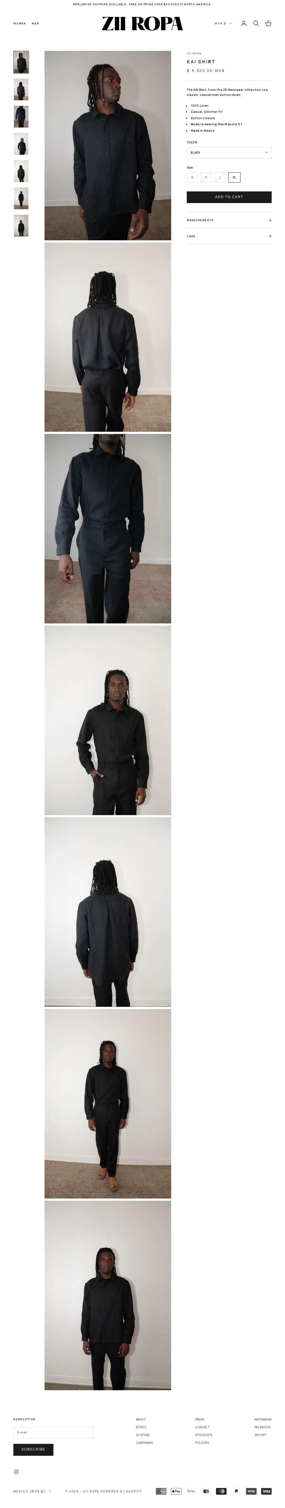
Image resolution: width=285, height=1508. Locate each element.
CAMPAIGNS (144, 1442)
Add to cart (229, 197)
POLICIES (202, 1442)
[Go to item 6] (21, 198)
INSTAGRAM (263, 1419)
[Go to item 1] (21, 62)
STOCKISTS (203, 1435)
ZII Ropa (194, 53)
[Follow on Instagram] (16, 1472)
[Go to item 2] (21, 89)
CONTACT (202, 1427)
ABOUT (141, 1419)
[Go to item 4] (21, 144)
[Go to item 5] (21, 171)
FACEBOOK (262, 1427)
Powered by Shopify (121, 1491)
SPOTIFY (260, 1435)
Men (35, 23)
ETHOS (141, 1427)
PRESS (199, 1419)
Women (19, 23)
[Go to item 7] (21, 225)
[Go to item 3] (21, 116)
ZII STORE (143, 1435)
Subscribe (33, 1449)
